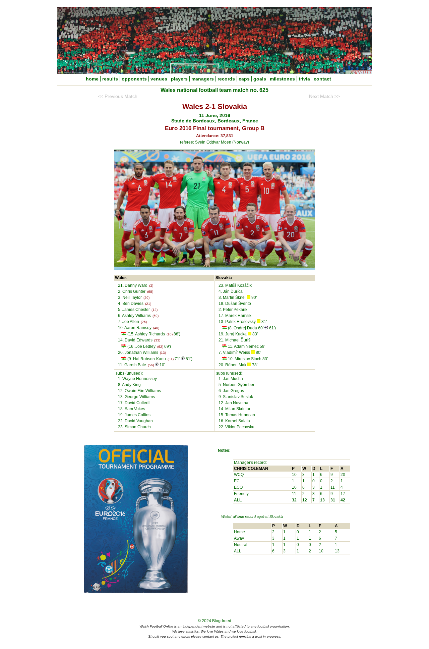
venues (158, 79)
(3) (151, 285)
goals (259, 79)
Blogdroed (221, 620)
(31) (171, 359)
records (226, 79)
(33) (157, 340)
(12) (154, 310)
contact (322, 79)
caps (244, 79)
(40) (156, 328)
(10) (170, 334)
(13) (163, 353)
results (110, 79)
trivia (304, 79)
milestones (282, 79)
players (179, 79)
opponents (134, 79)
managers (202, 79)
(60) (155, 316)
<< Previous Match (117, 96)
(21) (148, 304)
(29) (146, 298)
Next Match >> (324, 96)
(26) (144, 322)
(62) (160, 346)
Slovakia (276, 517)
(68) (150, 291)
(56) (151, 365)
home (92, 79)
